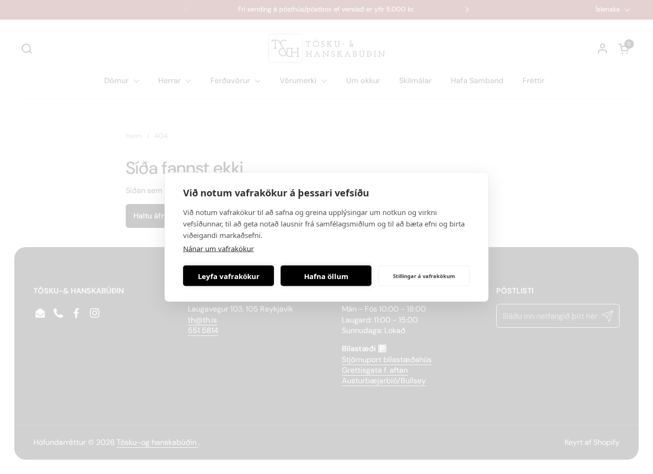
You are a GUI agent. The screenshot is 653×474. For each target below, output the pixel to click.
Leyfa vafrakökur (229, 275)
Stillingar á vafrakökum (424, 275)
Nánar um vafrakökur (218, 248)
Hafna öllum (326, 275)
